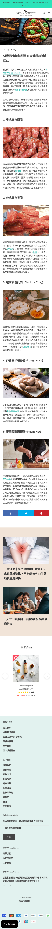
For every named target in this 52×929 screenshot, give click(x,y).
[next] (47, 676)
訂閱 (9, 837)
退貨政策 (7, 783)
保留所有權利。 (26, 901)
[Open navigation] (3, 13)
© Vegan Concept (26, 897)
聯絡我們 (7, 765)
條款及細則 (8, 792)
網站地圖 (7, 806)
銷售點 (6, 797)
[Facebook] (4, 885)
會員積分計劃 (9, 732)
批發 (5, 801)
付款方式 (7, 774)
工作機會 (7, 862)
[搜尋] (44, 13)
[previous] (5, 676)
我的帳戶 (7, 727)
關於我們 (7, 853)
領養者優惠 (8, 741)
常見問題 (7, 769)
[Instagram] (10, 885)
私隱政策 (7, 788)
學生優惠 (7, 746)
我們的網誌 (8, 858)
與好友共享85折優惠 (12, 737)
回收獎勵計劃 (9, 750)
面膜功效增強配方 (26, 689)
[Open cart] (49, 13)
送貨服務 (7, 779)
